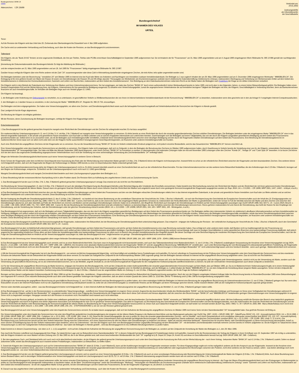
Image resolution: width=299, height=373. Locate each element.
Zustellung (223, 81)
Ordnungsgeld (38, 98)
